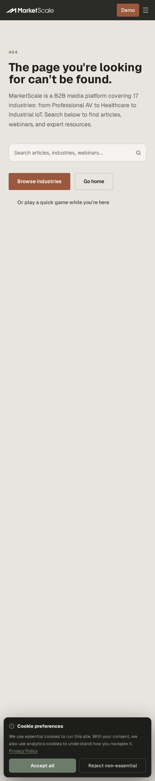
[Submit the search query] (138, 152)
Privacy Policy (23, 751)
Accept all (42, 766)
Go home (94, 181)
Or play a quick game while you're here (63, 202)
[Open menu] (145, 10)
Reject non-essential (112, 766)
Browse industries (39, 181)
